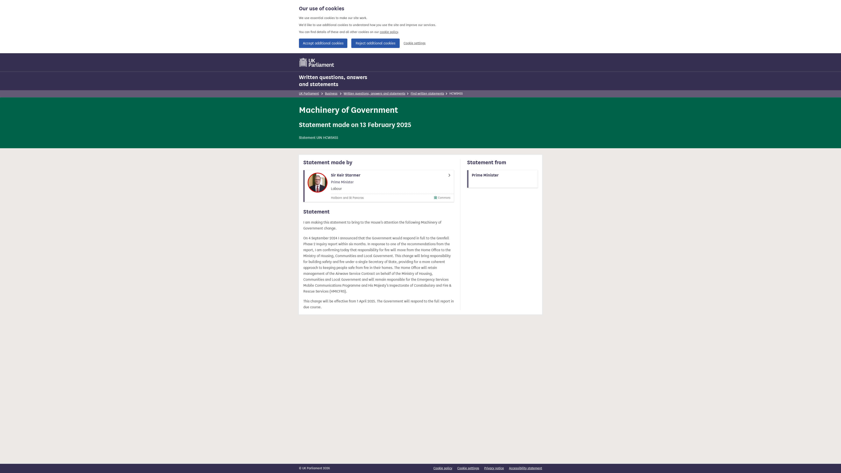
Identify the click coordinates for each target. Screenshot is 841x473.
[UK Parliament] (317, 62)
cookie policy (389, 32)
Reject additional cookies (375, 43)
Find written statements (427, 93)
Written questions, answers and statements (333, 81)
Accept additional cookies (323, 43)
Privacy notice (494, 468)
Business (331, 93)
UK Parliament (309, 93)
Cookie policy (442, 468)
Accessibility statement (525, 468)
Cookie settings (415, 43)
